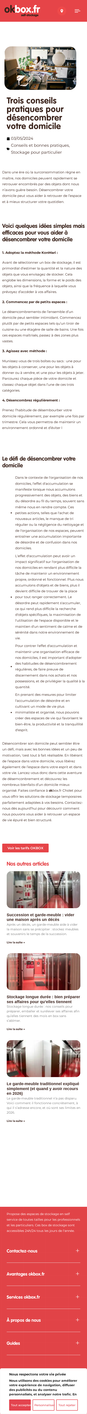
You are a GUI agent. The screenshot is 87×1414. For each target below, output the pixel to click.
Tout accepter (21, 1405)
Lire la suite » (16, 942)
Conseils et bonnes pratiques (40, 145)
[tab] (43, 1251)
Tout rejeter (66, 1405)
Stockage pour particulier (36, 152)
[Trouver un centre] (61, 10)
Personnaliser (44, 1405)
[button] (43, 1251)
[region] (43, 1391)
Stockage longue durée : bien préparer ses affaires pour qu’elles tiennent (43, 999)
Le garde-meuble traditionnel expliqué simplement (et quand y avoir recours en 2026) (43, 1089)
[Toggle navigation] (77, 11)
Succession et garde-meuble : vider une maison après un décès (40, 917)
